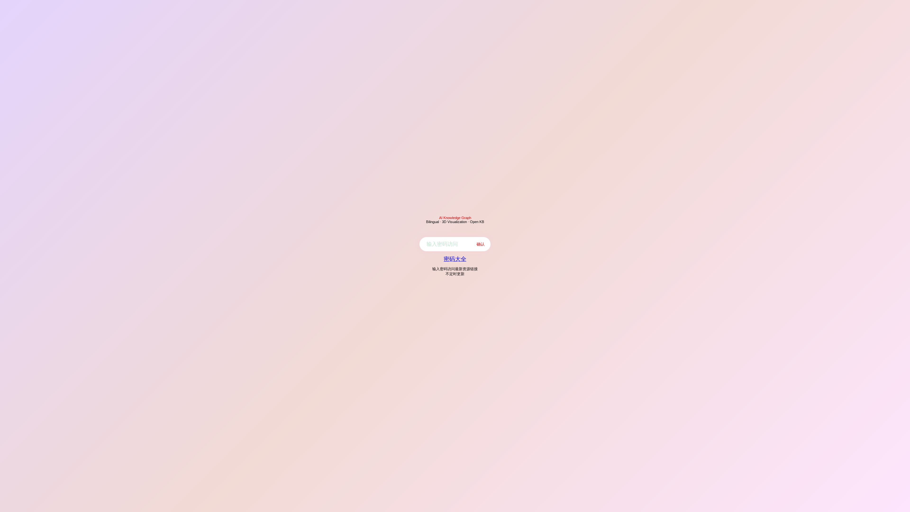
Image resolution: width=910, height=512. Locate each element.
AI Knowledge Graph (455, 218)
